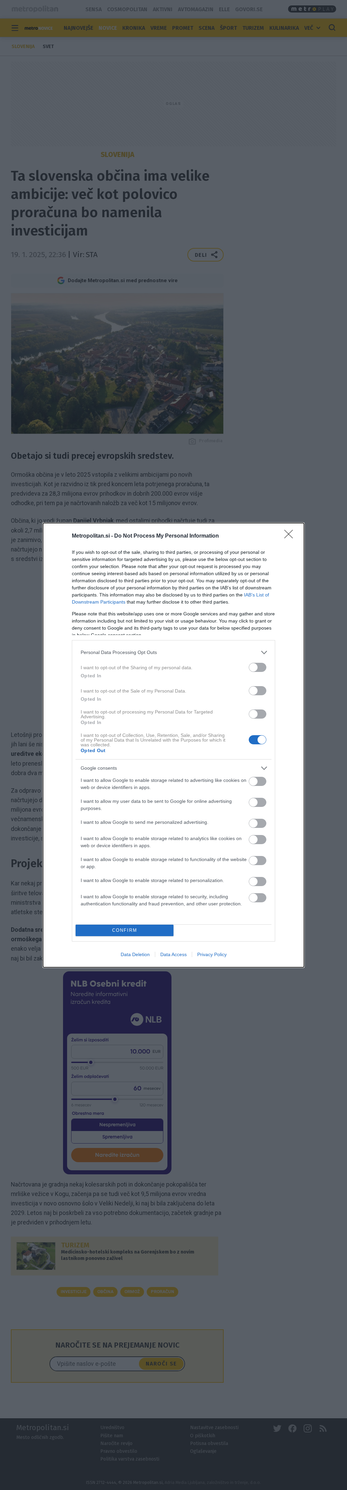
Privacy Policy (212, 954)
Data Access (173, 954)
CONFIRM (124, 930)
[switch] (257, 667)
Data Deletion (135, 954)
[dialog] (173, 745)
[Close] (290, 536)
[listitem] (173, 652)
